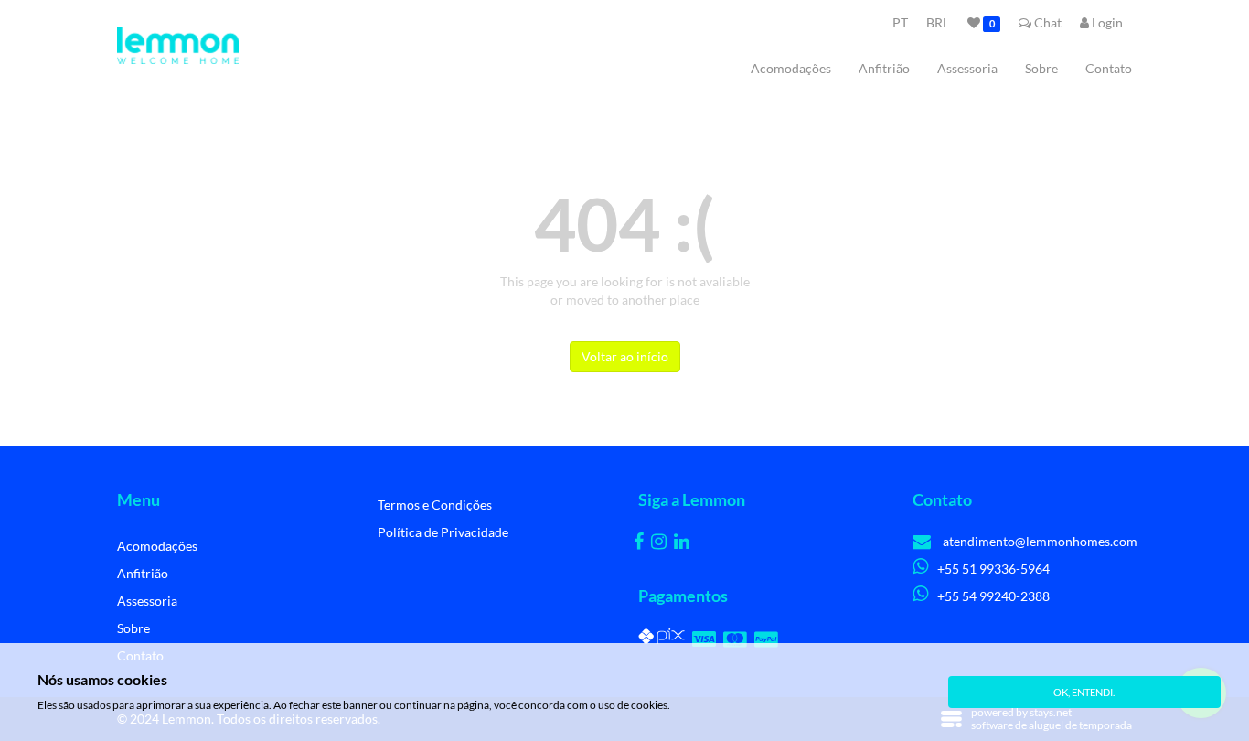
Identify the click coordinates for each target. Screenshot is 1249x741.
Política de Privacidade (443, 532)
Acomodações (791, 68)
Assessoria (967, 68)
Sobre (1041, 68)
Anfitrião (884, 68)
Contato (1108, 68)
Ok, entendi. (1084, 692)
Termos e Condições (435, 504)
